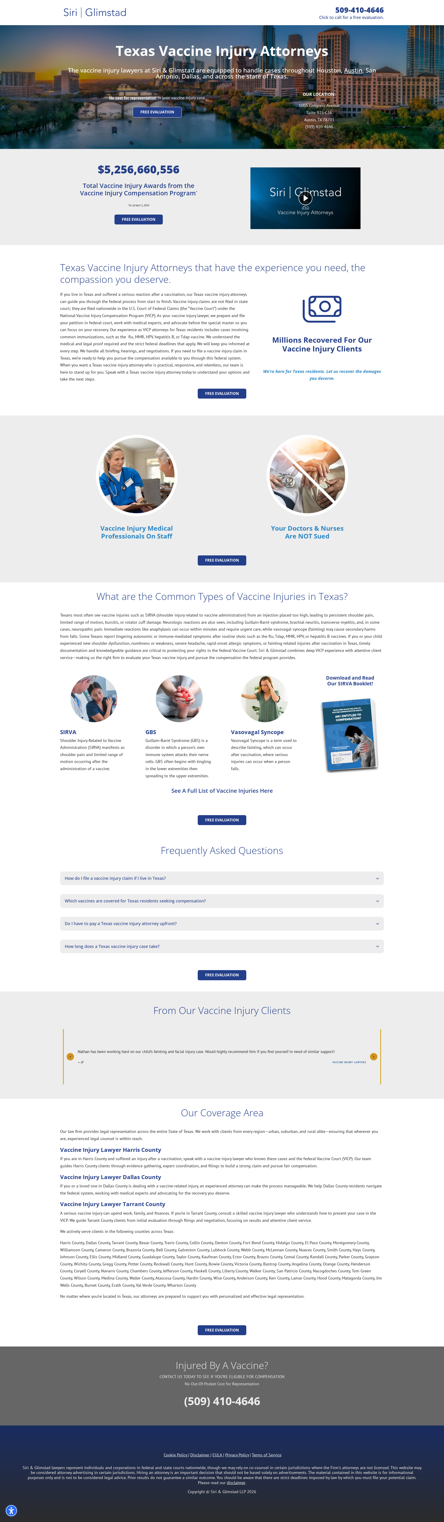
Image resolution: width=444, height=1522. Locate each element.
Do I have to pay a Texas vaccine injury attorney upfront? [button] (121, 923)
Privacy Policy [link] (237, 1455)
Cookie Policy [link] (175, 1455)
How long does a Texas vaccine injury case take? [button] (112, 946)
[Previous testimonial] (70, 1056)
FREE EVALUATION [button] (157, 112)
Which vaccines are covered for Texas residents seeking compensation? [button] (135, 901)
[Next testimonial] (373, 1056)
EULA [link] (217, 1455)
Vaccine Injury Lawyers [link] (349, 1062)
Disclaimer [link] (199, 1455)
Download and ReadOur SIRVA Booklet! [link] (350, 681)
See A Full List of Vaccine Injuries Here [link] (222, 790)
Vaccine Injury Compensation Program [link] (138, 193)
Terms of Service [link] (266, 1455)
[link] (353, 70)
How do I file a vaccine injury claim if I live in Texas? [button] (115, 878)
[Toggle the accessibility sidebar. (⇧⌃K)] (11, 1510)
